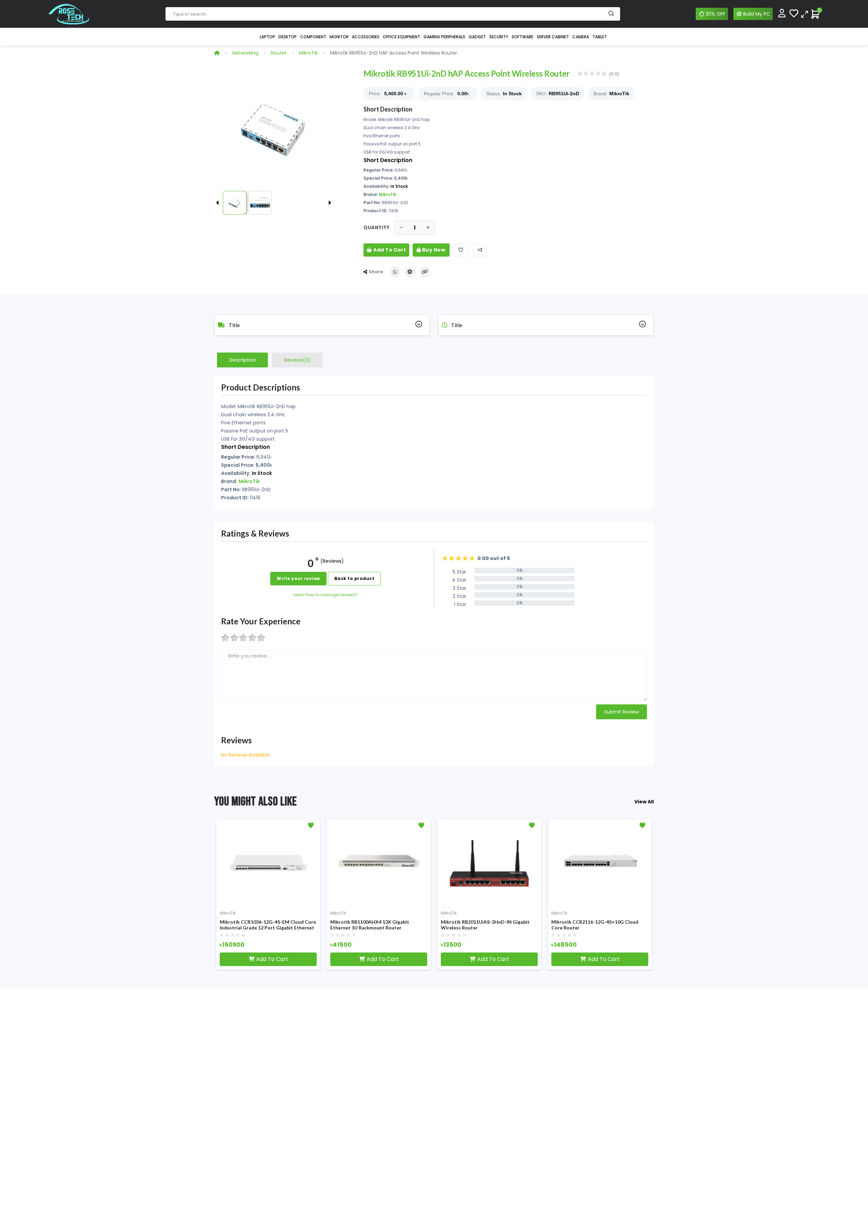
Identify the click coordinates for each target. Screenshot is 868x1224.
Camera (580, 37)
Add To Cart (389, 249)
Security (498, 37)
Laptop (267, 37)
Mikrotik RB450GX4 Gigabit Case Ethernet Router (637, 924)
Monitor (339, 37)
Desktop (287, 37)
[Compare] (805, 13)
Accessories (365, 37)
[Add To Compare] (480, 250)
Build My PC (756, 14)
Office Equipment (401, 37)
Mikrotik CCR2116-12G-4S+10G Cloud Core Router (522, 924)
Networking (245, 52)
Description (242, 360)
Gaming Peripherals (444, 37)
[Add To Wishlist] (461, 250)
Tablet (599, 37)
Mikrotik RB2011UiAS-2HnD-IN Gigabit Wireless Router (412, 924)
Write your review (298, 578)
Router (279, 52)
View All (644, 801)
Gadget (477, 37)
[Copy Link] (424, 271)
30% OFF (715, 14)
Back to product (354, 578)
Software (522, 37)
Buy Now (433, 249)
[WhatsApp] (395, 271)
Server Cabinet (553, 37)
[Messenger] (410, 271)
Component (313, 37)
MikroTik (308, 52)
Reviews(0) (297, 360)
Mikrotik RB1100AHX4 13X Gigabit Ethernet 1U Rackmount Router (296, 924)
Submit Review (621, 711)
